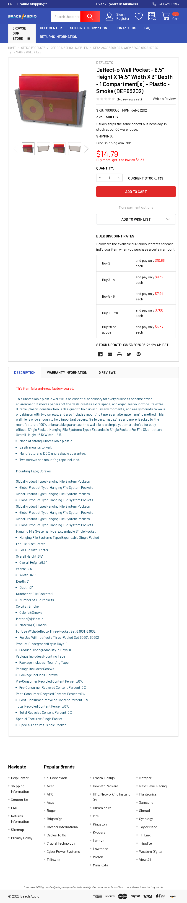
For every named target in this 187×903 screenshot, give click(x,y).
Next (86, 149)
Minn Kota (100, 865)
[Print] (119, 354)
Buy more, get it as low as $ (120, 159)
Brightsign (54, 818)
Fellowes (53, 859)
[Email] (110, 354)
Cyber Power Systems (63, 851)
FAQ (147, 28)
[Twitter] (129, 354)
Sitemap (17, 829)
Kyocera (99, 832)
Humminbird (102, 808)
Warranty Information (67, 372)
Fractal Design (104, 778)
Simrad (144, 810)
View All (145, 859)
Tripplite (145, 843)
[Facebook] (100, 354)
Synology (146, 818)
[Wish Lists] (141, 16)
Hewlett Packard (105, 786)
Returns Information (58, 37)
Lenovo (98, 840)
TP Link (145, 835)
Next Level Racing (153, 786)
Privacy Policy (21, 838)
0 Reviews (107, 372)
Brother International (62, 827)
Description (25, 372)
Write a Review (164, 98)
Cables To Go (56, 835)
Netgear (145, 778)
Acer (50, 786)
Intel (96, 816)
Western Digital (150, 851)
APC (50, 794)
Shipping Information (88, 28)
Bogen (52, 810)
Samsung (146, 802)
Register (122, 18)
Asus (51, 802)
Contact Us (125, 28)
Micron (98, 857)
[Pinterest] (139, 354)
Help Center (51, 28)
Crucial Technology (61, 843)
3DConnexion (57, 778)
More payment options (136, 207)
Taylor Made (148, 827)
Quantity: (105, 168)
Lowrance (100, 848)
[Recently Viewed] (155, 16)
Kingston (100, 824)
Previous (15, 149)
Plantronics (148, 794)
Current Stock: (145, 178)
